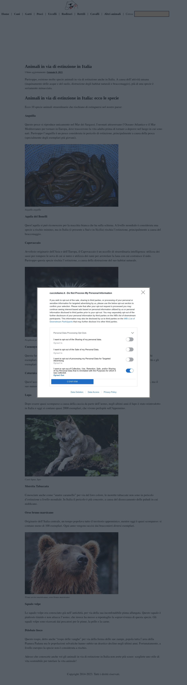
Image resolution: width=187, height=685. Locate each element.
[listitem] (93, 332)
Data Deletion (77, 392)
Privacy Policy (110, 392)
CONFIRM (72, 381)
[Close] (144, 293)
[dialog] (93, 343)
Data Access (93, 392)
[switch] (130, 339)
